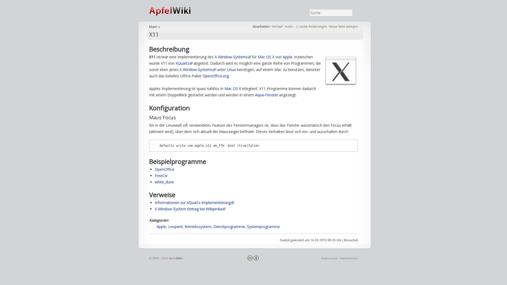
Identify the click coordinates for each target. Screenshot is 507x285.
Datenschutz (349, 258)
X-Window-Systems (231, 56)
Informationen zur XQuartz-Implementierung (193, 202)
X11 (154, 34)
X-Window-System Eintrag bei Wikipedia (188, 208)
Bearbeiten (261, 26)
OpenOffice (164, 169)
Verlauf (277, 26)
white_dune (164, 181)
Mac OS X (266, 56)
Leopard (175, 226)
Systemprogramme (263, 226)
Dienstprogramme (229, 226)
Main (153, 26)
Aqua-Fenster (266, 94)
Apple (287, 56)
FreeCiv (161, 175)
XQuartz (182, 63)
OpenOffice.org (216, 75)
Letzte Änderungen (313, 26)
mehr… (290, 26)
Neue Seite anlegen (343, 26)
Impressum (329, 258)
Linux (231, 69)
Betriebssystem (198, 226)
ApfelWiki (175, 11)
